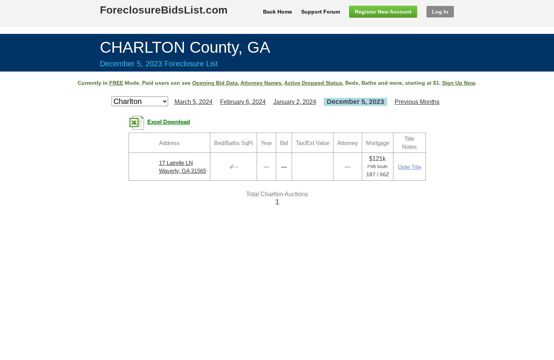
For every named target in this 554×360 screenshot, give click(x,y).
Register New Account (383, 12)
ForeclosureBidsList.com (164, 10)
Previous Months (417, 102)
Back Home (277, 12)
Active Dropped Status (313, 83)
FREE (116, 83)
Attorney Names (261, 83)
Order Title (409, 167)
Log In (440, 12)
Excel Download (168, 122)
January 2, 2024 (294, 102)
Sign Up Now (458, 83)
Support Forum (320, 12)
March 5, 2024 (193, 102)
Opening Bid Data (215, 83)
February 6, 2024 (243, 102)
